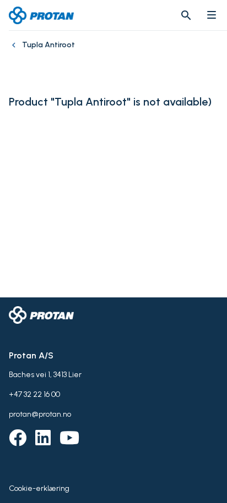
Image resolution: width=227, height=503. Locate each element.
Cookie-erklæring (39, 488)
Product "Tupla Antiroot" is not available (108, 102)
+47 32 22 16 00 (34, 394)
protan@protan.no (40, 414)
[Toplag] (15, 51)
